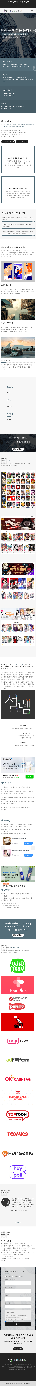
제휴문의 (8, 1276)
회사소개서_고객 (24, 2)
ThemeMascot (17, 1383)
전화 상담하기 (18, 449)
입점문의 (15, 1276)
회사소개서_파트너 (12, 2)
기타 (21, 1276)
